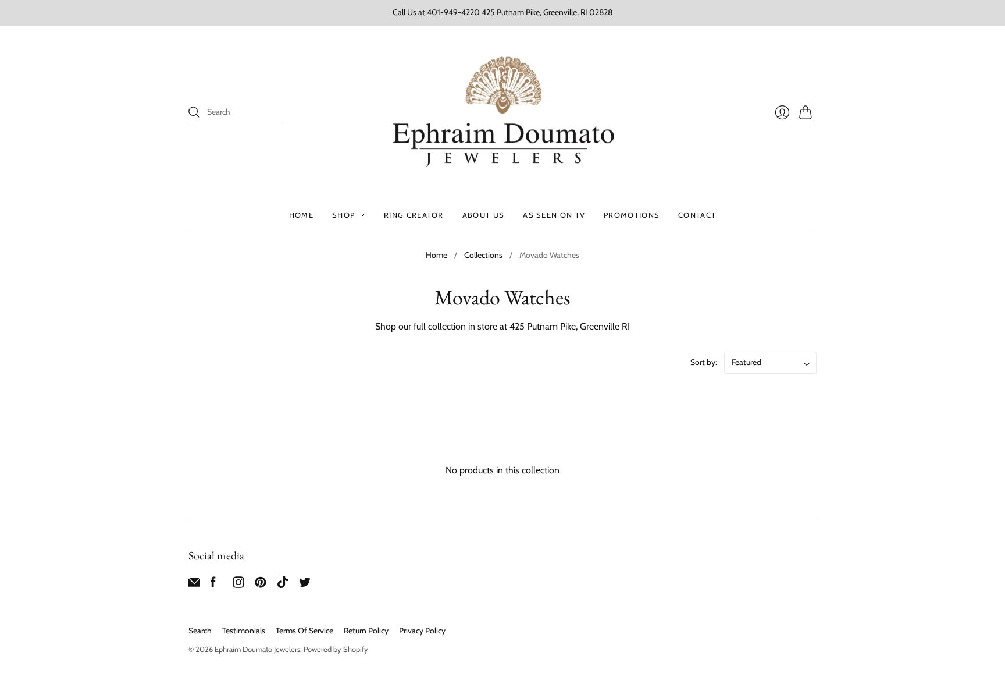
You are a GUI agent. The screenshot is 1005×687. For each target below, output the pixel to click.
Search (200, 630)
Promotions (632, 214)
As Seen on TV (554, 214)
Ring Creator (414, 214)
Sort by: (703, 362)
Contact (697, 214)
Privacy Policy (422, 630)
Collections (483, 255)
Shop (343, 214)
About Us (483, 214)
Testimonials (243, 630)
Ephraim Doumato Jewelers (257, 649)
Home (301, 214)
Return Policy (366, 630)
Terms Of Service (304, 630)
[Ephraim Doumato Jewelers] (502, 113)
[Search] (194, 112)
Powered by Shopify (336, 649)
